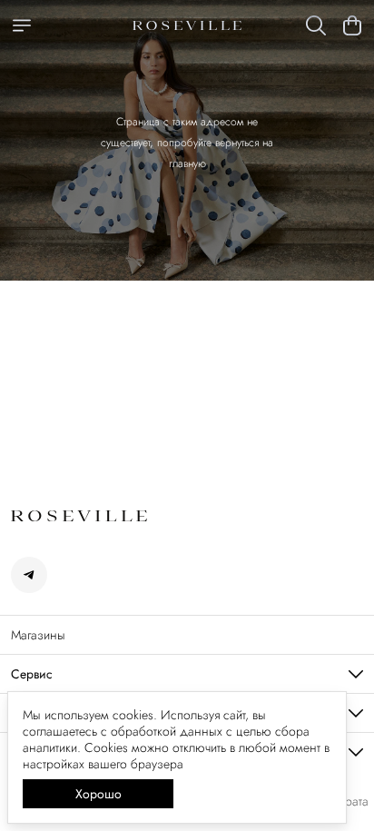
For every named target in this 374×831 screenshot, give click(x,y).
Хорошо (98, 794)
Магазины (38, 635)
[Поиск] (316, 25)
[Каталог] (22, 25)
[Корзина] (352, 25)
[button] (29, 575)
